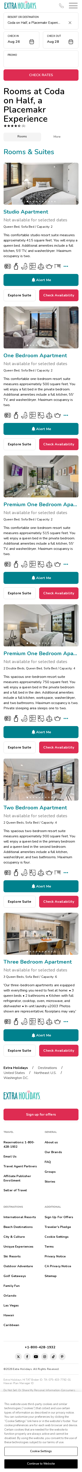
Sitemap (51, 1276)
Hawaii (8, 1315)
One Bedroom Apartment (35, 355)
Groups (50, 1172)
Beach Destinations (18, 1227)
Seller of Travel (15, 1190)
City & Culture (14, 1237)
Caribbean (11, 1325)
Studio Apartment (25, 211)
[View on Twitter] (18, 1356)
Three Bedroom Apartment (37, 961)
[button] (72, 5)
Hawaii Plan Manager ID (18, 1383)
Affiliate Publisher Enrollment (17, 1178)
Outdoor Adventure (18, 1266)
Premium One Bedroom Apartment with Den (41, 653)
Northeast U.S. (45, 1072)
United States (14, 1072)
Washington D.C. (15, 1077)
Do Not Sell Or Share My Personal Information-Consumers (39, 1390)
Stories (50, 1182)
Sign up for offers (41, 1114)
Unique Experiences (18, 1247)
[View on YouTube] (35, 1356)
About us (51, 1142)
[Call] (61, 5)
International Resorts (19, 1217)
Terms (49, 1247)
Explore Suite (19, 295)
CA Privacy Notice (58, 1266)
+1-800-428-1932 (41, 1347)
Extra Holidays (15, 1067)
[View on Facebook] (27, 1356)
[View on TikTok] (53, 1356)
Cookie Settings (41, 1451)
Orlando (9, 1296)
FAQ (48, 1162)
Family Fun (11, 1286)
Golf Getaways (14, 1276)
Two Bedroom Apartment (35, 807)
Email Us (9, 1156)
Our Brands (53, 1152)
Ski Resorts (12, 1256)
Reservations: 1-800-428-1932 (19, 1144)
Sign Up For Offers (59, 1217)
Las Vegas (11, 1305)
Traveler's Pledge (58, 1227)
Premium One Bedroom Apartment (41, 504)
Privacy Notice (55, 1256)
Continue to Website (41, 1464)
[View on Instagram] (44, 1356)
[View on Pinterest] (62, 1356)
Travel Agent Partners (20, 1166)
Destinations (47, 1067)
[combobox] (37, 22)
